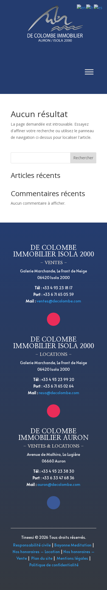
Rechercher (83, 157)
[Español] (98, 7)
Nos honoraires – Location (36, 551)
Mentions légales (72, 558)
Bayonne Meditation (72, 545)
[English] (81, 7)
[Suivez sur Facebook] (53, 502)
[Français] (90, 7)
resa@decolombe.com (59, 392)
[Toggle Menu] (89, 72)
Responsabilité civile (32, 545)
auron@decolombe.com (58, 484)
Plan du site (41, 558)
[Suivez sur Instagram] (53, 319)
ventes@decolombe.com (58, 301)
